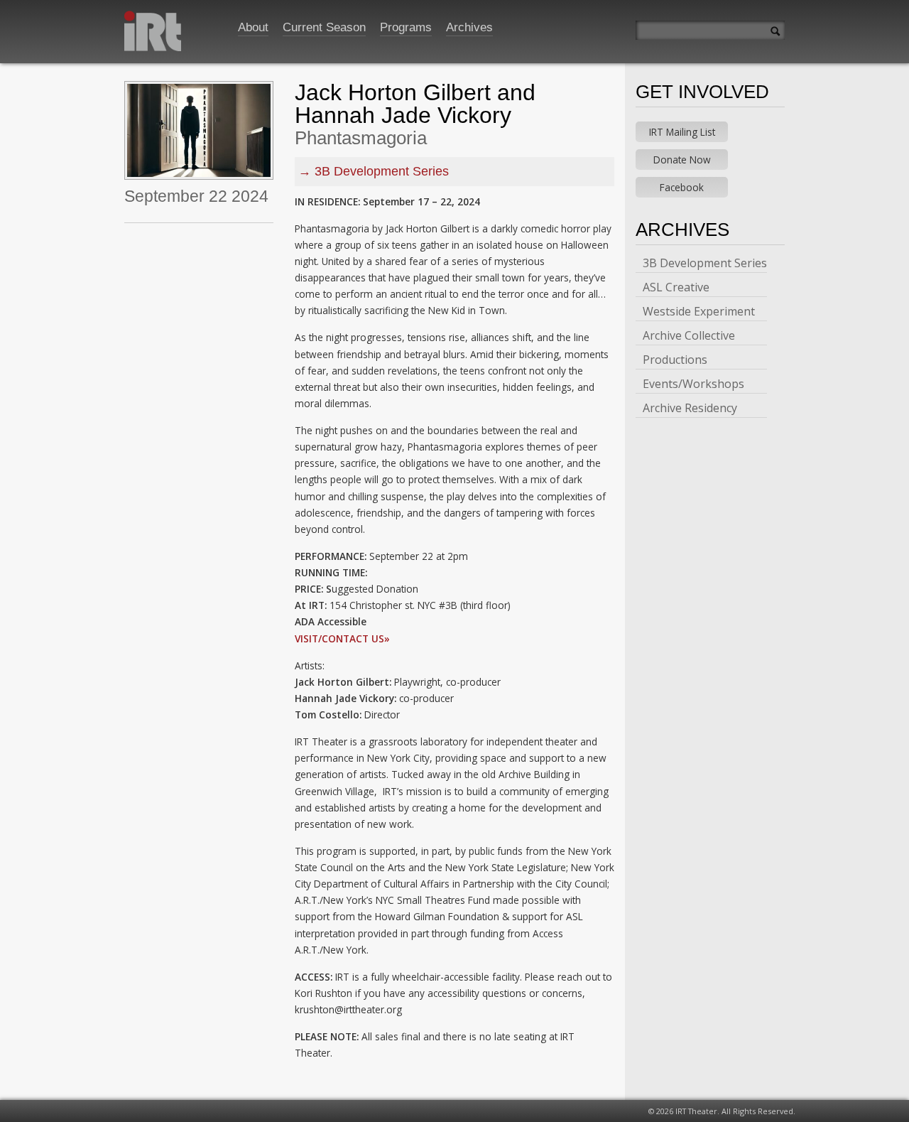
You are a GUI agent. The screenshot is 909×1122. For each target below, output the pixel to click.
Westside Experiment (699, 311)
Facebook (682, 187)
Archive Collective (689, 335)
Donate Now (682, 159)
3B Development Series (382, 171)
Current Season (324, 27)
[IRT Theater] (152, 35)
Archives (469, 27)
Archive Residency (690, 408)
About (253, 27)
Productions (675, 359)
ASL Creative (676, 287)
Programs (406, 27)
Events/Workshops (693, 384)
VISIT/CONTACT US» (342, 638)
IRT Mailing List (682, 132)
